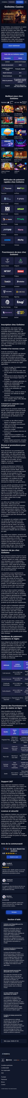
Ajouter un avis (14, 857)
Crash (17, 102)
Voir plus (14, 912)
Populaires (4, 102)
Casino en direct (11, 102)
